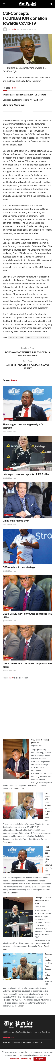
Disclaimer (27, 1042)
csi (21, 337)
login (11, 677)
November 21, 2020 (28, 29)
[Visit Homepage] (27, 4)
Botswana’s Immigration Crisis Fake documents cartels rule (48, 966)
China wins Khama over (14, 104)
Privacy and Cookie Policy (20, 1058)
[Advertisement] (27, 706)
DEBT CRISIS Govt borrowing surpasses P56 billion (27, 615)
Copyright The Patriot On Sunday (20, 1032)
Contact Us (38, 1042)
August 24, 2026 (10, 525)
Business (9, 419)
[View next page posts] (30, 111)
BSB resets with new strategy (19, 567)
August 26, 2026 (10, 432)
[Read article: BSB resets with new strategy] (27, 546)
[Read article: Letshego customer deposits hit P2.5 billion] (27, 453)
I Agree (39, 1058)
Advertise (16, 1042)
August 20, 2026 (10, 571)
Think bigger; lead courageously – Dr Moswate (24, 94)
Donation (30, 337)
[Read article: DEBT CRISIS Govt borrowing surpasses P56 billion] (27, 593)
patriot (13, 29)
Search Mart (46, 1032)
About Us (6, 1042)
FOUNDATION (42, 337)
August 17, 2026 (10, 671)
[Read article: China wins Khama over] (27, 500)
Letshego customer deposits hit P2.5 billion (23, 99)
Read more (19, 788)
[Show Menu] (4, 4)
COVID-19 (13, 337)
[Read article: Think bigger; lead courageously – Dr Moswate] (27, 403)
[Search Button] (51, 4)
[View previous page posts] (25, 111)
